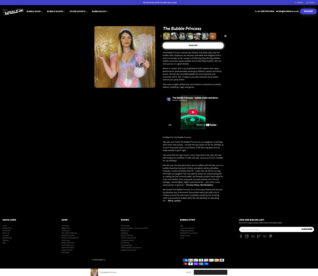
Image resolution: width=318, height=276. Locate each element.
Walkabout (125, 230)
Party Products (67, 250)
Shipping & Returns (187, 230)
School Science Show (128, 238)
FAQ (181, 226)
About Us (5, 233)
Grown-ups (66, 230)
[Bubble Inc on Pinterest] (270, 237)
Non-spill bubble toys (69, 233)
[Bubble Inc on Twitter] (258, 237)
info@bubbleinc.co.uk (288, 11)
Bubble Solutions (68, 235)
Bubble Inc (101, 260)
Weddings (124, 233)
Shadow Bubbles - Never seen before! (134, 228)
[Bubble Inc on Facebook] (241, 237)
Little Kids (65, 226)
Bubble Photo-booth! (129, 250)
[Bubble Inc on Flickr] (264, 237)
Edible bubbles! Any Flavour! (131, 247)
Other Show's (77, 12)
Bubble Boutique (68, 247)
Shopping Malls (126, 245)
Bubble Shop (34, 12)
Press (182, 238)
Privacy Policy (185, 235)
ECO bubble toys (68, 245)
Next (225, 36)
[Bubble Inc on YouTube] (253, 237)
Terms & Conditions (187, 228)
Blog (4, 243)
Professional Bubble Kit (70, 238)
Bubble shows (55, 12)
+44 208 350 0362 (265, 11)
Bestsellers (65, 252)
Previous (161, 36)
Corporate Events (127, 240)
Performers (6, 230)
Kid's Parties (125, 226)
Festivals (5, 235)
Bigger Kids (66, 228)
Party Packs (66, 240)
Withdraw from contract (189, 233)
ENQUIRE (308, 11)
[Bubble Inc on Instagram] (247, 237)
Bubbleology (7, 238)
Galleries (5, 240)
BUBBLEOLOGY (99, 12)
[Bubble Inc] (13, 11)
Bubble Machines (68, 243)
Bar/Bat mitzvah (127, 235)
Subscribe (306, 229)
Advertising (125, 243)
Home (4, 226)
